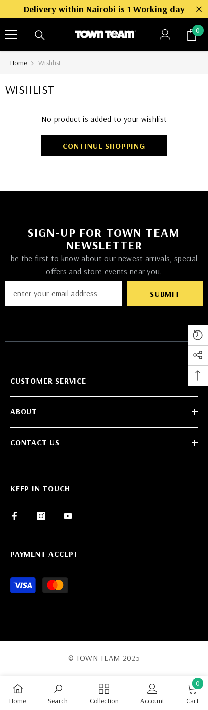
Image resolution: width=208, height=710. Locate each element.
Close (199, 9)
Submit (165, 294)
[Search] (40, 35)
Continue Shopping (104, 145)
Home (18, 62)
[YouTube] (68, 516)
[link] (58, 693)
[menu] (11, 35)
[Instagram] (41, 516)
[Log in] (165, 34)
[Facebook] (14, 516)
